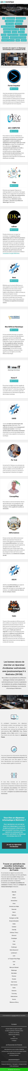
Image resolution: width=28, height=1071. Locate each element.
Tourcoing (14, 993)
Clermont (14, 935)
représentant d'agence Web (8, 40)
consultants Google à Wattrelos (11, 253)
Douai (14, 944)
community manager (20, 18)
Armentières (14, 900)
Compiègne (14, 938)
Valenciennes (14, 996)
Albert (14, 894)
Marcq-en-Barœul (14, 967)
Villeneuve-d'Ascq (14, 1002)
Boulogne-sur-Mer (14, 918)
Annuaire (8, 1028)
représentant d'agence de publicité (18, 37)
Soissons (14, 990)
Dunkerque (14, 947)
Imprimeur (14, 32)
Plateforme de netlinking (14, 1034)
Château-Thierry (14, 932)
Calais (14, 923)
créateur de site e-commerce (7, 26)
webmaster (23, 40)
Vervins (14, 999)
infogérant (3, 34)
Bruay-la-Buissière (14, 921)
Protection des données (14, 1032)
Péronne (14, 976)
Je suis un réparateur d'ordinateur (14, 845)
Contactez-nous (14, 1038)
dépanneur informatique (21, 26)
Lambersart (14, 953)
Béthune (14, 915)
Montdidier (14, 973)
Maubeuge (14, 970)
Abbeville (14, 892)
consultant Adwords (9, 21)
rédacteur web (5, 37)
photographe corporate (13, 34)
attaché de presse (11, 18)
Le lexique (14, 1040)
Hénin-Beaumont (14, 950)
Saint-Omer (14, 982)
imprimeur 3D (21, 32)
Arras (14, 903)
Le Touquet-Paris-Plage (14, 958)
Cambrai (14, 926)
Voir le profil (15, 88)
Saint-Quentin (14, 984)
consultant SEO (19, 21)
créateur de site (18, 23)
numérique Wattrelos (14, 1055)
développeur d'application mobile (11, 29)
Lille (14, 964)
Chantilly (14, 929)
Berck (14, 912)
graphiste (22, 29)
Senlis (14, 987)
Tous (4, 18)
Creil (14, 941)
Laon (14, 955)
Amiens (14, 897)
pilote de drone (23, 34)
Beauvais (14, 909)
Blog (14, 1036)
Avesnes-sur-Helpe (14, 906)
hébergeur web (7, 32)
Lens (14, 961)
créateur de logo (9, 23)
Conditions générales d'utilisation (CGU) (14, 1030)
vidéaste (18, 40)
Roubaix (14, 979)
